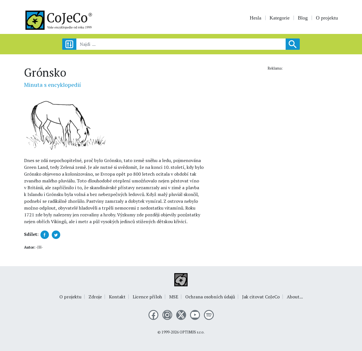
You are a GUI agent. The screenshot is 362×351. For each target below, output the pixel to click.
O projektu (327, 18)
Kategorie (280, 18)
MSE (173, 297)
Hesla (255, 18)
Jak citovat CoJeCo (261, 297)
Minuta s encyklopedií (52, 85)
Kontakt (117, 297)
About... (295, 297)
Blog (303, 18)
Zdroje (95, 297)
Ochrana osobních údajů (210, 297)
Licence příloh (147, 297)
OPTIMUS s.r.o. (192, 332)
